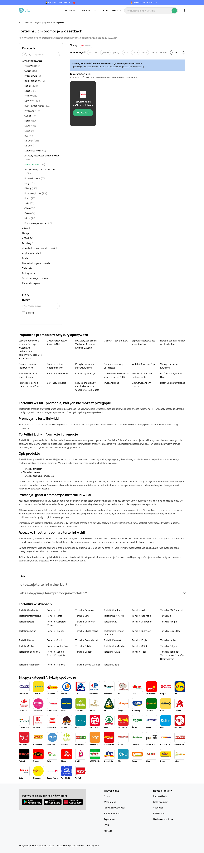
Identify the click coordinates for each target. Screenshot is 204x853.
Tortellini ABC (110, 621)
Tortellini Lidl (53, 610)
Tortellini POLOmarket (171, 610)
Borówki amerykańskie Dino (171, 375)
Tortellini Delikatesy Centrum (114, 632)
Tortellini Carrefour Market (56, 623)
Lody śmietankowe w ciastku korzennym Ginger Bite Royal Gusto (87, 386)
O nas (106, 796)
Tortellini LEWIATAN (114, 615)
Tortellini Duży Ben (141, 630)
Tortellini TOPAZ (112, 651)
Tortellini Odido (83, 646)
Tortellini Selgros (168, 646)
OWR (106, 825)
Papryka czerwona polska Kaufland (84, 366)
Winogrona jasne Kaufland (168, 366)
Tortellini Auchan (56, 630)
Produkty (28, 22)
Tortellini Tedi (139, 651)
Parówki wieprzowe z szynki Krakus (29, 375)
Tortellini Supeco (84, 651)
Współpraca (110, 801)
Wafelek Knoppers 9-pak (144, 364)
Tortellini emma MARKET (87, 664)
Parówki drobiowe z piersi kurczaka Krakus (30, 384)
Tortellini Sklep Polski (29, 651)
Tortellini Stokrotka (141, 615)
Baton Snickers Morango (172, 382)
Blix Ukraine (159, 813)
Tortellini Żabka (111, 664)
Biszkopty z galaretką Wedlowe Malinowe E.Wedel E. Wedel (86, 344)
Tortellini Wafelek (56, 664)
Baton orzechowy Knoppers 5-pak (56, 366)
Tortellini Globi (54, 640)
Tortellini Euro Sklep (170, 630)
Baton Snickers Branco (58, 373)
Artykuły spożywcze (42, 22)
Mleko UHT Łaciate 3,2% (116, 340)
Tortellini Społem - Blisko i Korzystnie (56, 653)
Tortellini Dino (82, 615)
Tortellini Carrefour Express (85, 623)
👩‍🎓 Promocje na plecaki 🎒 (60, 2)
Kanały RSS (93, 845)
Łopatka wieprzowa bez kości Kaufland (143, 342)
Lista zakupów (160, 801)
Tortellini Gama (26, 640)
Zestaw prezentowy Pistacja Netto (142, 375)
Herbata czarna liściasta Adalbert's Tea (172, 342)
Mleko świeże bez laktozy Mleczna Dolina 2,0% (116, 375)
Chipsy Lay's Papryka (85, 373)
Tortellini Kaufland (113, 610)
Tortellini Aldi (138, 610)
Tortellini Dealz (26, 621)
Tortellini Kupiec (140, 640)
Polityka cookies (112, 813)
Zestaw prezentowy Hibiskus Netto (28, 366)
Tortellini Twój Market (29, 664)
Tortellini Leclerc (168, 640)
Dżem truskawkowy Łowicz (141, 384)
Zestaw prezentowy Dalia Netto (113, 366)
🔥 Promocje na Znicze (143, 2)
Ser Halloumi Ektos (56, 382)
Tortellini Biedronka (28, 610)
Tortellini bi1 (166, 615)
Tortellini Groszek (112, 640)
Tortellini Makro (26, 646)
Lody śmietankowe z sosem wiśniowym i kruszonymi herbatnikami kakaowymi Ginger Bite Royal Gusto (30, 349)
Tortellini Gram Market (86, 640)
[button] (102, 584)
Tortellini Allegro (168, 621)
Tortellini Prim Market (114, 646)
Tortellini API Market (142, 621)
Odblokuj (83, 112)
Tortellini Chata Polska (86, 630)
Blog (105, 10)
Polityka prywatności (114, 807)
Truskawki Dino (111, 382)
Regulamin (109, 819)
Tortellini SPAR (139, 646)
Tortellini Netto (54, 615)
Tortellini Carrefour (85, 610)
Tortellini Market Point (58, 646)
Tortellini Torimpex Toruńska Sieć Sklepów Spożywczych (172, 655)
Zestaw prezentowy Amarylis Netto (57, 342)
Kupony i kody (160, 796)
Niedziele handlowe (163, 819)
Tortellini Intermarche (30, 615)
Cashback (158, 807)
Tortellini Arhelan (27, 630)
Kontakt (116, 10)
